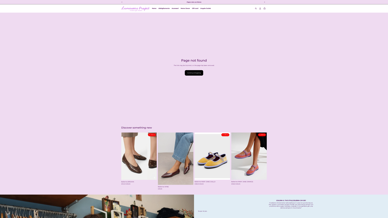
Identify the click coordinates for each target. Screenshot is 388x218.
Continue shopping (194, 73)
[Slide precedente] (161, 158)
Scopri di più (202, 211)
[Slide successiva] (190, 158)
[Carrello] (264, 8)
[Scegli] (153, 177)
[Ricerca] (256, 8)
